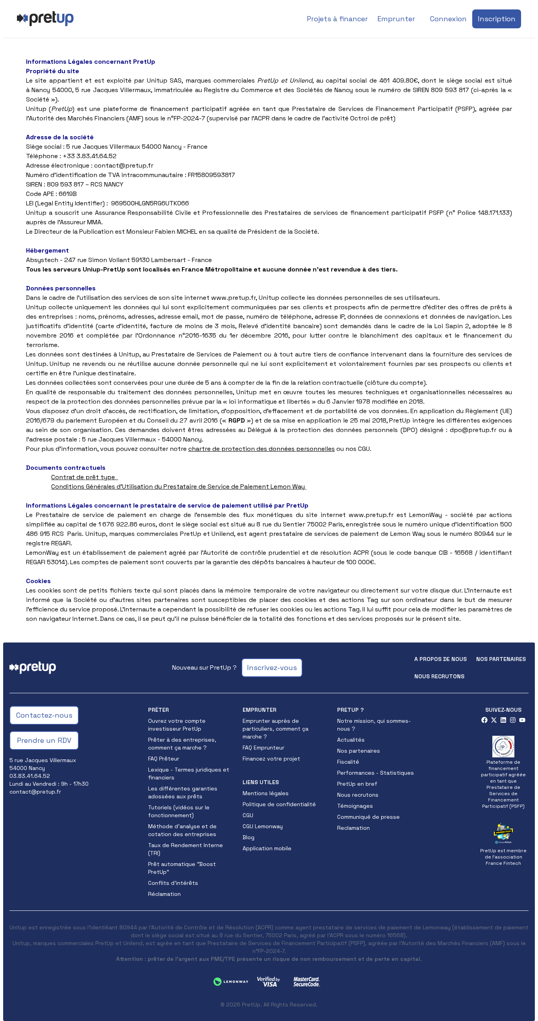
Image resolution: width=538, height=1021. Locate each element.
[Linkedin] (503, 720)
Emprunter (396, 18)
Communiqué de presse (368, 816)
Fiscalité (348, 761)
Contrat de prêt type (83, 477)
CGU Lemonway (263, 826)
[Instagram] (513, 720)
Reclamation (353, 827)
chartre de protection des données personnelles (261, 449)
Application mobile (267, 848)
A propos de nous (440, 659)
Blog (248, 837)
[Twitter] (494, 720)
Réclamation (164, 893)
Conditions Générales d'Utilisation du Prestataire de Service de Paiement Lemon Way (178, 486)
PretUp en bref (357, 783)
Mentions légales (266, 793)
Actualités (351, 739)
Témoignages (355, 805)
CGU (248, 815)
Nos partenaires (501, 659)
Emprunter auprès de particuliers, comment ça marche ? (275, 728)
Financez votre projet (271, 758)
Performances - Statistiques (375, 772)
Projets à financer (337, 18)
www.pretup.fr (371, 515)
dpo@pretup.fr (473, 430)
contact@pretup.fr (123, 165)
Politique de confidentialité (279, 804)
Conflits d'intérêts (173, 882)
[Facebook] (484, 720)
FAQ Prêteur (163, 758)
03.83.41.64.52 (29, 775)
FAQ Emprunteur (263, 747)
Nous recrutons (439, 676)
